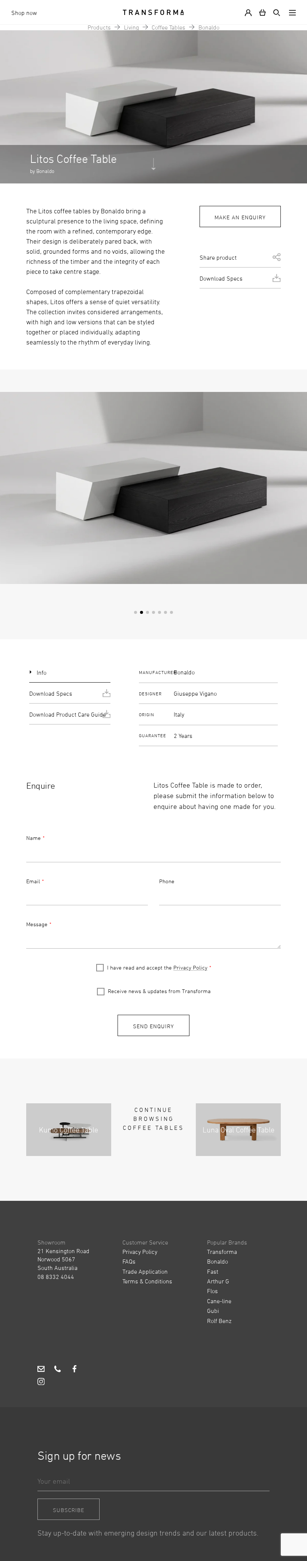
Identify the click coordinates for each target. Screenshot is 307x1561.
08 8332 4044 (55, 1276)
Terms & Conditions (147, 1281)
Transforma (222, 1251)
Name (33, 838)
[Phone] (57, 1369)
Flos (212, 1291)
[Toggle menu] (291, 12)
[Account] (250, 12)
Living (131, 27)
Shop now (24, 12)
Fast (212, 1271)
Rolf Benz (219, 1320)
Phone (166, 881)
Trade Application (145, 1271)
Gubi (213, 1310)
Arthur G (218, 1281)
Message (37, 924)
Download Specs (221, 278)
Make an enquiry (240, 217)
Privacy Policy (190, 967)
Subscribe (68, 1510)
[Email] (41, 1369)
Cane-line (219, 1301)
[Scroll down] (153, 168)
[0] (262, 12)
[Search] (275, 12)
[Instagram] (41, 1382)
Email (33, 881)
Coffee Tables (168, 27)
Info (41, 672)
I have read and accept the (157, 967)
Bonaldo (208, 27)
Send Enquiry (153, 1026)
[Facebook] (74, 1369)
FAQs (129, 1261)
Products (99, 27)
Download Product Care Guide (67, 714)
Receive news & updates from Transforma (159, 991)
